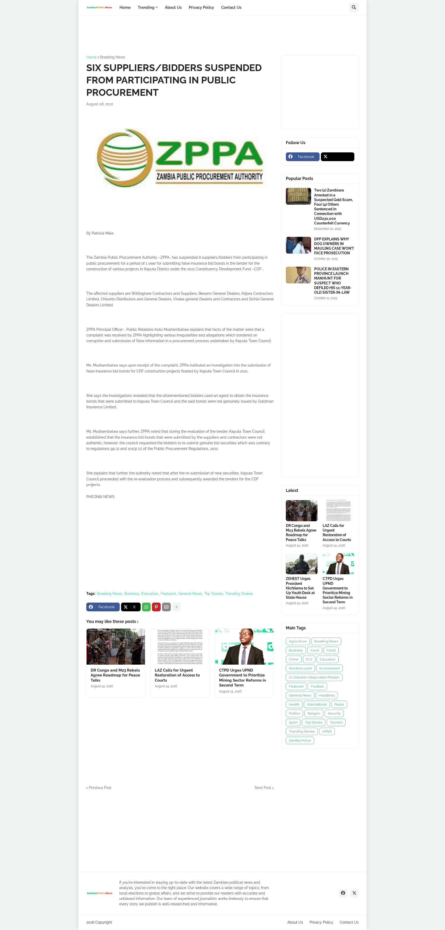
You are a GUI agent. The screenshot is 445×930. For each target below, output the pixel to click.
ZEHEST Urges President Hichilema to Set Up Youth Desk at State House (300, 588)
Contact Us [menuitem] (231, 7)
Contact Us (349, 922)
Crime (293, 659)
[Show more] (176, 607)
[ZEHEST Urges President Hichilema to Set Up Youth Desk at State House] (302, 563)
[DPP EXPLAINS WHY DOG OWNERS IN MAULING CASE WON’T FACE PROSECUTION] (298, 245)
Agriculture (298, 641)
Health (294, 704)
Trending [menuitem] (146, 7)
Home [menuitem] (125, 7)
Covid (331, 650)
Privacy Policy (321, 922)
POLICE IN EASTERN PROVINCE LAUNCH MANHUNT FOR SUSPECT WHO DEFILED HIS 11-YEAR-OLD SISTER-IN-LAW (333, 280)
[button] (354, 7)
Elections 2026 (300, 668)
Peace (339, 704)
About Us (295, 922)
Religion (313, 713)
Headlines (327, 695)
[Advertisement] (180, 34)
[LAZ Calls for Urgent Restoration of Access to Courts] (180, 647)
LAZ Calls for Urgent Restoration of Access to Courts (177, 675)
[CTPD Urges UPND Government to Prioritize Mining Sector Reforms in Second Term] (244, 647)
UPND (327, 731)
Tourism (336, 722)
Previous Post (100, 788)
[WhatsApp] (146, 607)
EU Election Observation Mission (314, 677)
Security (334, 713)
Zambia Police (300, 740)
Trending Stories (239, 594)
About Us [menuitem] (173, 7)
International (317, 704)
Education (149, 594)
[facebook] (343, 893)
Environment (329, 668)
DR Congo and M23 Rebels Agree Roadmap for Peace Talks (115, 675)
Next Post (263, 788)
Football (317, 686)
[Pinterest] (156, 607)
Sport (293, 722)
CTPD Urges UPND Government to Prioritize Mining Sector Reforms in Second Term (242, 678)
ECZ (309, 659)
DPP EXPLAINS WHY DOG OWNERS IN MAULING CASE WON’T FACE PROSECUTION (334, 246)
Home (91, 57)
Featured (168, 594)
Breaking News (112, 57)
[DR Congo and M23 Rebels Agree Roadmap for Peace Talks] (116, 647)
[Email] (166, 607)
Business (131, 594)
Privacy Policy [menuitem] (201, 7)
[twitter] (338, 156)
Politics (294, 713)
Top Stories (213, 594)
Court (314, 650)
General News (190, 594)
